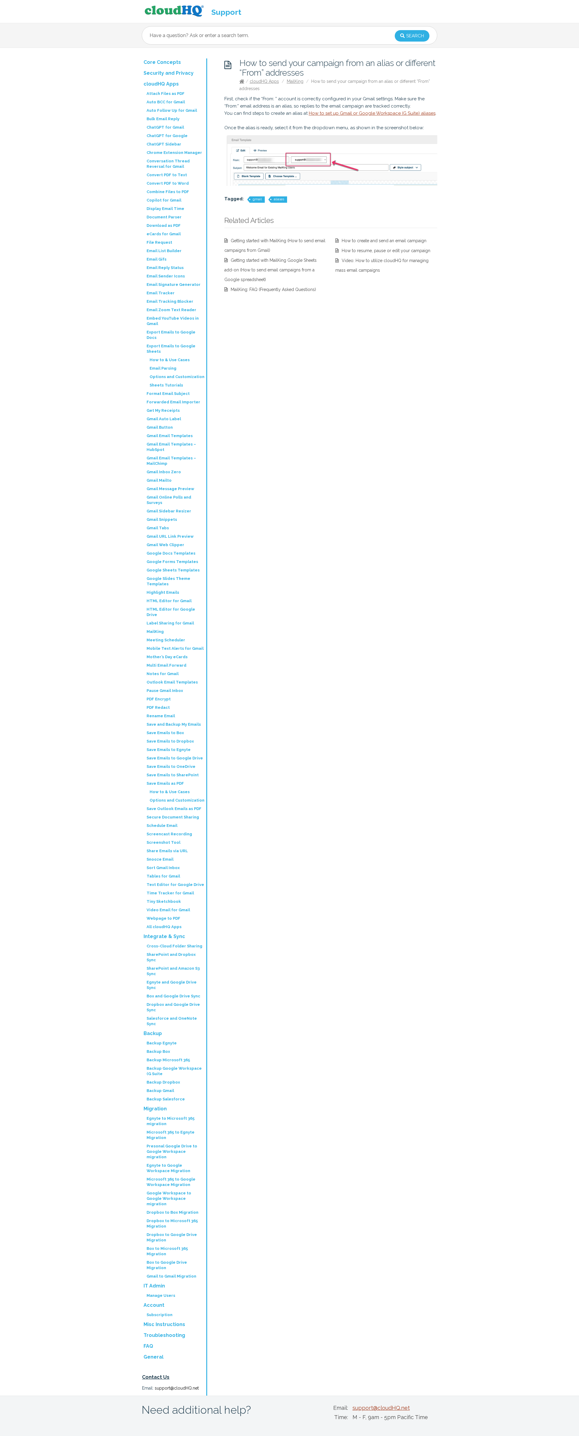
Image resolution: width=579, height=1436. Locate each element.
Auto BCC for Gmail (166, 102)
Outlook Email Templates (172, 682)
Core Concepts (162, 62)
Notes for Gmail (163, 673)
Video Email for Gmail (168, 910)
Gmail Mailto (159, 480)
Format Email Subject (168, 393)
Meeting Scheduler (166, 640)
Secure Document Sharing (173, 817)
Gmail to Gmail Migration (171, 1276)
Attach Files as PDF (166, 93)
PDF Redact (158, 707)
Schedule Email (162, 825)
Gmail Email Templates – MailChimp (171, 461)
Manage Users (161, 1295)
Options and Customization (177, 376)
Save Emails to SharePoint (173, 775)
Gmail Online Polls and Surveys (169, 500)
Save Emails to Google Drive (175, 758)
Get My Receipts (163, 410)
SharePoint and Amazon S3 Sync (173, 971)
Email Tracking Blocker (170, 301)
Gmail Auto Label (164, 419)
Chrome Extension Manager (174, 152)
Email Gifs (156, 259)
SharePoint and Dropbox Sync (171, 957)
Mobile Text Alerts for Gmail (175, 648)
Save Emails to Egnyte (169, 749)
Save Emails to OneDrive (171, 766)
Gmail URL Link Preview (170, 536)
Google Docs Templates (171, 553)
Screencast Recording (169, 834)
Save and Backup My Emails (174, 724)
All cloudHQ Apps (164, 926)
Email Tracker (161, 293)
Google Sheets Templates (173, 570)
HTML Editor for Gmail (169, 601)
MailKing (295, 81)
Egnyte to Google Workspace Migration (168, 1168)
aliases (279, 199)
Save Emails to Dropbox (170, 741)
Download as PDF (164, 225)
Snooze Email (160, 859)
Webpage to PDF (163, 918)
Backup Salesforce (166, 1099)
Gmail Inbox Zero (164, 472)
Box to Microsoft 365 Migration (167, 1251)
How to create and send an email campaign (384, 240)
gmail (257, 199)
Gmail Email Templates (170, 435)
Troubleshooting (164, 1335)
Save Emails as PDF (165, 783)
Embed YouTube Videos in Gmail (173, 321)
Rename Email (161, 716)
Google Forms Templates (172, 561)
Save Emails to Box (165, 733)
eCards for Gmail (164, 234)
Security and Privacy (169, 73)
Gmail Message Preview (170, 488)
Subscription (159, 1314)
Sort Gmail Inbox (163, 867)
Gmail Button (160, 427)
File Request (159, 242)
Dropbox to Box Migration (172, 1212)
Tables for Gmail (163, 876)
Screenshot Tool (163, 842)
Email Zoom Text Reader (171, 310)
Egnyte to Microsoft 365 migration (171, 1121)
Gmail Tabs (158, 528)
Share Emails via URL (167, 851)
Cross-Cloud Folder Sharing (174, 946)
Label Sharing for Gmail (170, 623)
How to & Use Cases (170, 360)
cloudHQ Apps (264, 81)
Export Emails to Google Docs (171, 335)
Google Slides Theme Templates (168, 581)
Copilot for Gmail (164, 200)
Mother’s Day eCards (167, 657)
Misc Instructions (164, 1324)
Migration (155, 1109)
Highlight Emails (163, 592)
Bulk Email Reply (163, 119)
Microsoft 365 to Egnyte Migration (171, 1135)
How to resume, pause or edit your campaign (386, 250)
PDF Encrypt (159, 699)
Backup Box (158, 1051)
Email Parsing (163, 368)
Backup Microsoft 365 (168, 1060)
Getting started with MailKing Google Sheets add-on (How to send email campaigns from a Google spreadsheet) (270, 270)
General (153, 1357)
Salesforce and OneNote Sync (172, 1021)
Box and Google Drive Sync (173, 996)
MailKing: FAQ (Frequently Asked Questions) (273, 289)
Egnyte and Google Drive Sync (172, 985)
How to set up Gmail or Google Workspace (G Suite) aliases (372, 113)
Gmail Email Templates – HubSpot (171, 447)
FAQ (148, 1346)
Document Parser (164, 217)
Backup (153, 1033)
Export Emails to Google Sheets (171, 349)
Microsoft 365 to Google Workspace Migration (171, 1182)
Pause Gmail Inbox (165, 690)
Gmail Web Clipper (165, 545)
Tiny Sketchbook (164, 901)
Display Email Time (165, 208)
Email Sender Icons (166, 276)
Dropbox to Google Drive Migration (172, 1237)
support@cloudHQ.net (177, 1388)
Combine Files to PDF (168, 191)
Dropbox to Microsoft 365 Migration (172, 1223)
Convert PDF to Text (167, 175)
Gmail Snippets (162, 519)
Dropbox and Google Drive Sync (173, 1007)
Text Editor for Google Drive (175, 884)
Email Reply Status (165, 267)
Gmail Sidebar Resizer (169, 511)
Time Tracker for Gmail (170, 893)
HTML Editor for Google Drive (171, 612)
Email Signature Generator (174, 284)
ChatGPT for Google (167, 135)
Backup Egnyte (162, 1043)
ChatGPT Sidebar (164, 144)
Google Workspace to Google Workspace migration (169, 1198)
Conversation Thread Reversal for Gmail (168, 164)
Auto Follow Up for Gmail (172, 110)
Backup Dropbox (163, 1082)
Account (154, 1305)
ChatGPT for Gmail (165, 127)
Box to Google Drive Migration (167, 1265)
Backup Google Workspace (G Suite (174, 1071)
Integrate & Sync (164, 936)
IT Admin (154, 1286)
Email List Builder (164, 251)
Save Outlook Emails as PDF (174, 808)
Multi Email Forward (166, 665)
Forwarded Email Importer (173, 402)
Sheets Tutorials (166, 385)
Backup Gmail (160, 1090)
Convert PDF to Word (168, 183)
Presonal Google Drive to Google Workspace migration (172, 1151)
